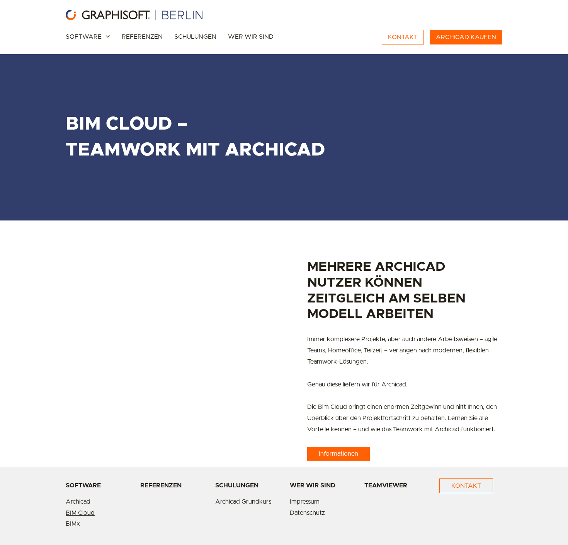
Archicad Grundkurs (243, 502)
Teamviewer (385, 485)
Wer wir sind (251, 37)
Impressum (305, 502)
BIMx (73, 524)
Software (84, 37)
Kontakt (466, 486)
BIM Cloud (80, 513)
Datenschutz (307, 513)
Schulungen (195, 37)
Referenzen (142, 37)
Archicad (78, 502)
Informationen (338, 454)
